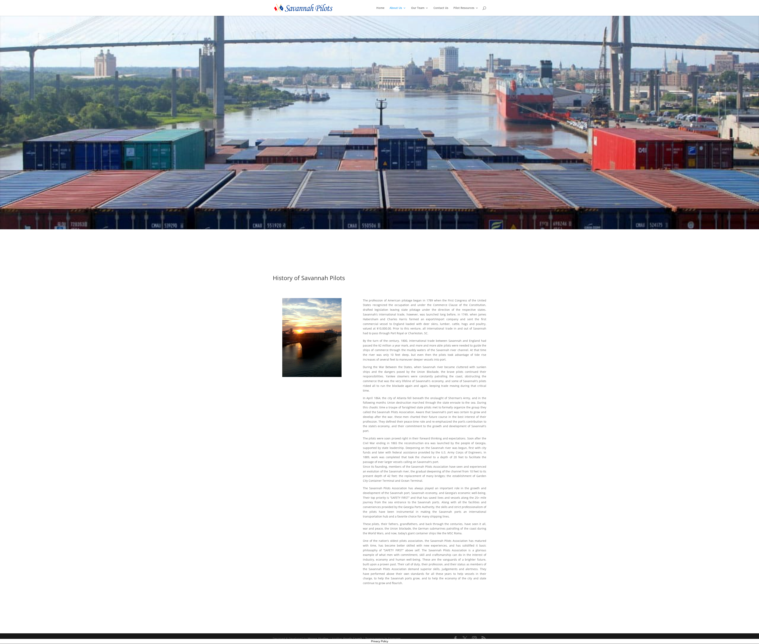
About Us (396, 8)
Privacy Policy (379, 641)
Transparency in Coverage (382, 638)
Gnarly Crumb (352, 638)
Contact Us (440, 8)
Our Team (417, 8)
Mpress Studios (318, 638)
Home (380, 8)
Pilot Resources (463, 8)
